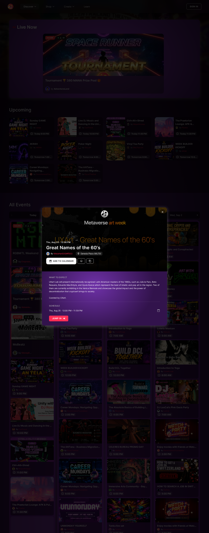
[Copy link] (90, 261)
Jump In (56, 318)
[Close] (162, 212)
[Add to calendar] (158, 310)
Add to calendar (63, 261)
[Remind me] (81, 261)
